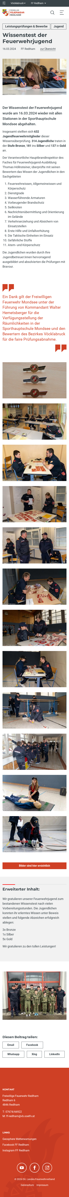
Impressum (42, 1185)
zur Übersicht (48, 48)
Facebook (32, 1045)
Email (10, 1045)
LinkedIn (54, 1054)
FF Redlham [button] (37, 3)
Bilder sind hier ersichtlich (34, 865)
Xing (34, 1054)
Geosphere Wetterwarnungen (20, 1139)
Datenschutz (27, 1185)
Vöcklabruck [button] (17, 3)
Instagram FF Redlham (16, 1150)
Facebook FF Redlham (16, 1144)
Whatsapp (13, 1054)
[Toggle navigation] (61, 12)
